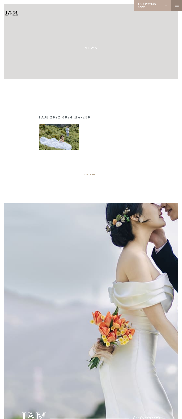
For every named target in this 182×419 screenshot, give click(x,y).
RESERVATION (147, 5)
